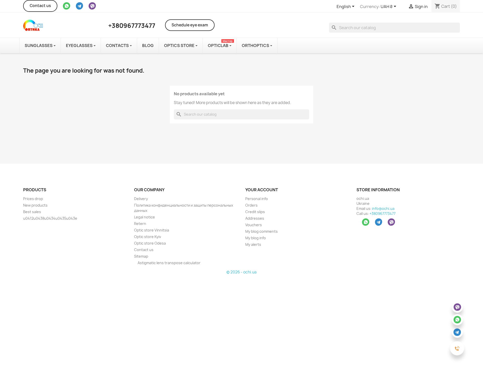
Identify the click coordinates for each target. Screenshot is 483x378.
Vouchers (253, 224)
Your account (261, 190)
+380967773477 (382, 213)
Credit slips (255, 211)
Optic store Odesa (150, 243)
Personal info (256, 198)
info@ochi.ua (383, 208)
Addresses (254, 218)
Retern (140, 223)
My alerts (253, 244)
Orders (251, 205)
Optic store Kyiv (147, 236)
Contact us (40, 5)
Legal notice (144, 217)
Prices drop (33, 198)
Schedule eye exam (190, 25)
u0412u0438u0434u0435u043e (50, 218)
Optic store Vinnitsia (151, 230)
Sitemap (141, 256)
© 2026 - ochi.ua (241, 272)
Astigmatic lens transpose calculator (168, 262)
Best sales (32, 211)
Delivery (141, 198)
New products (35, 205)
